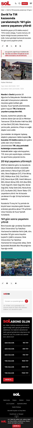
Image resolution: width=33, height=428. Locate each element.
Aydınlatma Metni (22, 403)
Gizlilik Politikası (16, 407)
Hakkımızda (6, 400)
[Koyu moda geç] (16, 3)
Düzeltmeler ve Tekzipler (16, 414)
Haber (2, 10)
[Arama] (19, 3)
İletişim (14, 400)
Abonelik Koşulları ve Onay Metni (16, 410)
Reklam (21, 400)
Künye (28, 400)
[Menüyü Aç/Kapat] (30, 3)
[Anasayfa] (16, 394)
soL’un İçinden (10, 403)
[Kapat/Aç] (16, 416)
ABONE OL (24, 3)
